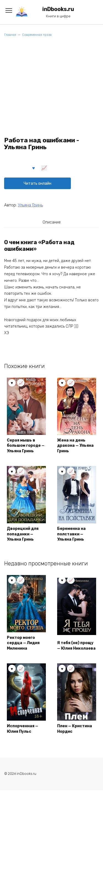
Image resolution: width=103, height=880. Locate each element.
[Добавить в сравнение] (44, 167)
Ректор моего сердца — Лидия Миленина (23, 643)
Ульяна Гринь (30, 205)
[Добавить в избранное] (33, 167)
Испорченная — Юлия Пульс (22, 729)
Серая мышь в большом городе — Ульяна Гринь (25, 445)
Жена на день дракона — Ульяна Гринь (75, 445)
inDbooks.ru (58, 9)
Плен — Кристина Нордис (74, 729)
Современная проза (37, 35)
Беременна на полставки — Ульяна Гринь (71, 534)
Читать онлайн (37, 183)
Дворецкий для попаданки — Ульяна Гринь (22, 534)
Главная (10, 35)
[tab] (52, 222)
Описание (52, 222)
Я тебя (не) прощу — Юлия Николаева (76, 646)
